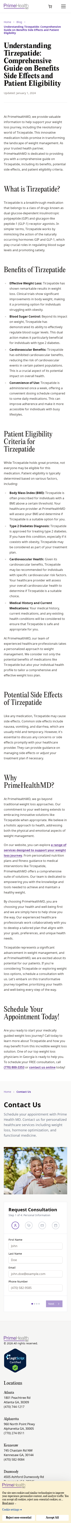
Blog (19, 22)
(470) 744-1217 (14, 1407)
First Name (15, 1239)
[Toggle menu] (63, 6)
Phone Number (18, 1281)
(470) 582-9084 (14, 1459)
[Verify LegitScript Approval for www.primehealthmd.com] (15, 1360)
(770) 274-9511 (14, 1433)
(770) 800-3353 (14, 1067)
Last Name (15, 1253)
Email (12, 1267)
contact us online (42, 1067)
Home (7, 22)
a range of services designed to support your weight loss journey (35, 850)
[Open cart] (50, 6)
